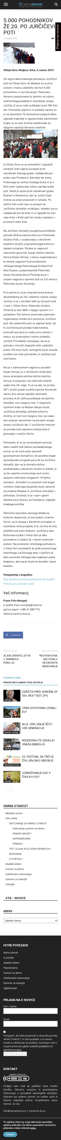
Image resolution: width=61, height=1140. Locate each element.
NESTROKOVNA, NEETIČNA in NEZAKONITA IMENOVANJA (48, 661)
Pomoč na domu (14, 869)
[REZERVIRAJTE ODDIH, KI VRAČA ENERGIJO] (11, 744)
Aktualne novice (14, 813)
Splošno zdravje (11, 732)
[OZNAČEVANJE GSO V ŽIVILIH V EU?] (11, 777)
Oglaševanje (10, 988)
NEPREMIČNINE (21, 838)
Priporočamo (10, 967)
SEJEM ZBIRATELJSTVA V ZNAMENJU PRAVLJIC (16, 659)
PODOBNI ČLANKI (12, 678)
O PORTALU (16, 858)
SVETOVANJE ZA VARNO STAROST (28, 823)
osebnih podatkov (39, 1046)
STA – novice (15, 898)
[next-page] (11, 789)
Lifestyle (7, 700)
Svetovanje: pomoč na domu (28, 828)
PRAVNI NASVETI (22, 833)
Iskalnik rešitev (13, 864)
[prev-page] (5, 789)
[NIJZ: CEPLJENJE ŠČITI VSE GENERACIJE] (11, 728)
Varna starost (10, 952)
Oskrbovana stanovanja (18, 874)
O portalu (8, 957)
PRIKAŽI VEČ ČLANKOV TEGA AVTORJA (23, 682)
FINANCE (18, 843)
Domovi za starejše (16, 879)
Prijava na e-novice (15, 1053)
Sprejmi (10, 1134)
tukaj (33, 1128)
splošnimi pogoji (12, 1049)
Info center (11, 818)
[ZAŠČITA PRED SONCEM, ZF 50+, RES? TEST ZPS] (11, 695)
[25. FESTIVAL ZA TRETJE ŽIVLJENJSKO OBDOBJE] (11, 760)
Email (6, 1019)
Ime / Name (10, 1006)
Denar (7, 716)
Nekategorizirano (12, 765)
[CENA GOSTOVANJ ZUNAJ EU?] (11, 712)
